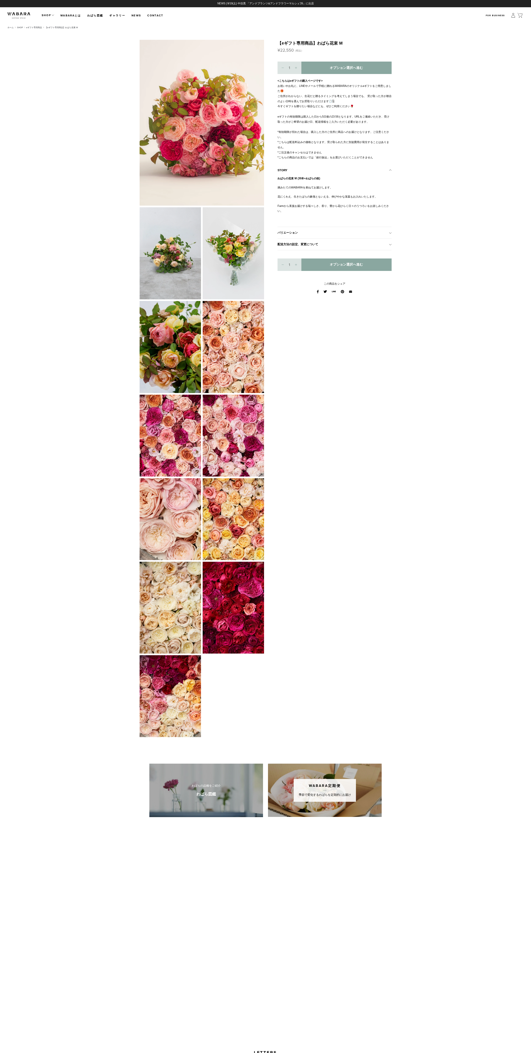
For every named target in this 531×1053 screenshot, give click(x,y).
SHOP (20, 27)
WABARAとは (70, 15)
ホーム (10, 27)
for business (495, 15)
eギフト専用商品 (34, 27)
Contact (155, 15)
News (136, 15)
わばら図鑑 (95, 15)
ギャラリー (117, 15)
